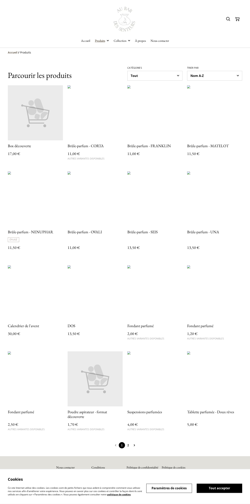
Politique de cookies (173, 467)
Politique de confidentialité (142, 467)
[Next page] (134, 445)
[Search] (228, 19)
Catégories (134, 68)
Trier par (193, 68)
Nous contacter (65, 467)
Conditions (98, 467)
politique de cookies (119, 494)
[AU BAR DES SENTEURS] (125, 19)
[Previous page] (115, 445)
